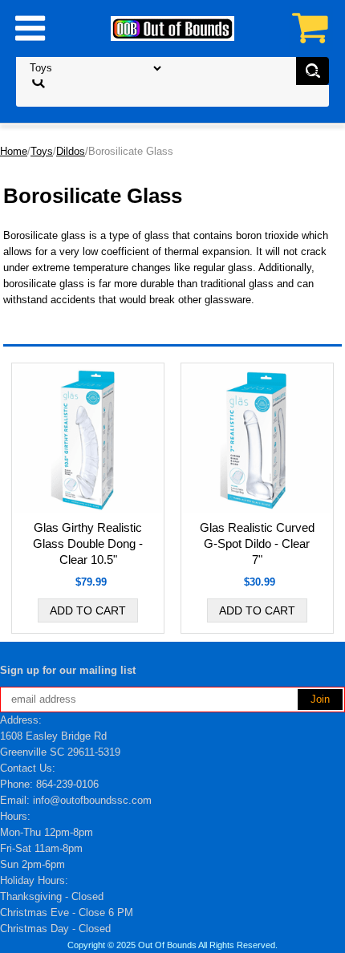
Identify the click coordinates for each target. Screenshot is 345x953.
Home (13, 151)
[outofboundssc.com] (172, 28)
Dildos (70, 151)
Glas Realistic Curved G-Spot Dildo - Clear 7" (257, 543)
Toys (41, 151)
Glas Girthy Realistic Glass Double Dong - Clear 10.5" (88, 543)
